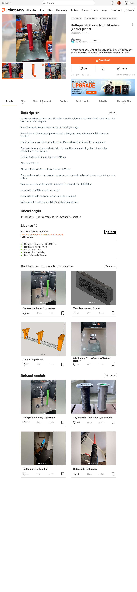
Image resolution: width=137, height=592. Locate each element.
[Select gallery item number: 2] (43, 302)
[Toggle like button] (24, 313)
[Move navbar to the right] (121, 10)
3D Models (77, 18)
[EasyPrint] (113, 3)
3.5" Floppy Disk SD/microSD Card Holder (91, 359)
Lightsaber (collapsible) (35, 469)
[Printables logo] (13, 10)
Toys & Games (92, 18)
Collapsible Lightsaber (85, 469)
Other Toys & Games (109, 18)
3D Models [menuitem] (31, 10)
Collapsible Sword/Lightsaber (39, 308)
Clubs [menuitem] (50, 10)
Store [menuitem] (41, 10)
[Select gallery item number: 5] (47, 463)
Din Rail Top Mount (33, 359)
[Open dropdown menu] (132, 24)
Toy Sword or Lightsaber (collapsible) (93, 417)
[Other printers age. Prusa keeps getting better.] (103, 87)
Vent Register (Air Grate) (86, 308)
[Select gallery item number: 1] (41, 302)
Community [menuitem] (61, 10)
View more (110, 266)
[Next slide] (63, 71)
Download (104, 60)
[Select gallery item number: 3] (45, 302)
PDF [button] (113, 112)
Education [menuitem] (115, 10)
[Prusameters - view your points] (119, 3)
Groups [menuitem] (104, 10)
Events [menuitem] (94, 10)
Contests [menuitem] (74, 10)
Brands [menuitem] (85, 10)
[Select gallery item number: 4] (97, 302)
